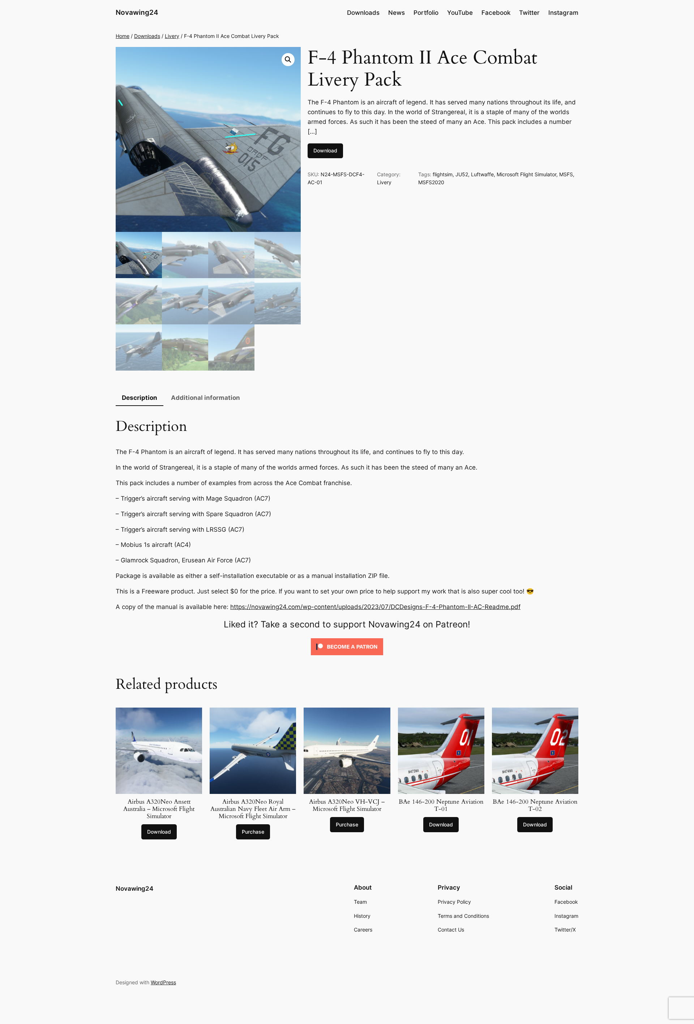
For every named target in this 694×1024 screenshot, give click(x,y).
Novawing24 (137, 12)
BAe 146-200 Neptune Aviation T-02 (535, 805)
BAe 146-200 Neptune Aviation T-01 (441, 805)
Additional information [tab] (205, 397)
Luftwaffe (482, 174)
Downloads (147, 36)
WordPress (163, 982)
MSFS (566, 174)
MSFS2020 (431, 182)
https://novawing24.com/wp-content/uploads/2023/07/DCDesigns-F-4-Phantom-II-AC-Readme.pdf (375, 606)
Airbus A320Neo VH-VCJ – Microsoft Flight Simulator (347, 805)
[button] (288, 59)
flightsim (443, 174)
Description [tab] (139, 397)
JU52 (461, 174)
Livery (172, 36)
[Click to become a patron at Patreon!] (347, 656)
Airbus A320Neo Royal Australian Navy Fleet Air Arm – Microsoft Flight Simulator (252, 809)
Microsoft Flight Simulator (526, 174)
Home (122, 36)
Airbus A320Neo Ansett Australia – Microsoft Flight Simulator (158, 809)
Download (325, 150)
